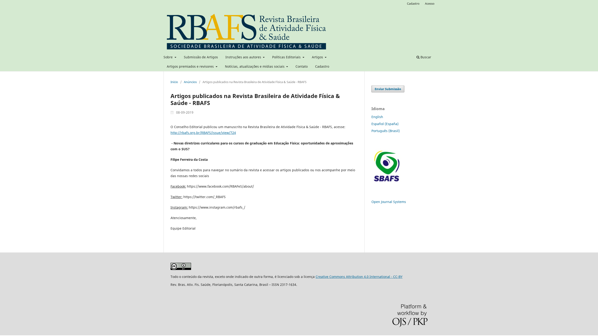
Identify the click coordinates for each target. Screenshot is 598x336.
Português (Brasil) (385, 131)
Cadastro (322, 66)
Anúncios (190, 82)
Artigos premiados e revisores (191, 66)
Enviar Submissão (388, 89)
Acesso (429, 3)
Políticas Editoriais (287, 57)
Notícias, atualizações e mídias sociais (255, 66)
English (377, 117)
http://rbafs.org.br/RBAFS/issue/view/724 (203, 132)
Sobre (169, 57)
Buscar (425, 57)
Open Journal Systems (388, 202)
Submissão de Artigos (201, 57)
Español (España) (385, 124)
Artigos (318, 57)
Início (174, 82)
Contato (301, 66)
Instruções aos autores (243, 57)
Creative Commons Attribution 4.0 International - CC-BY (359, 276)
